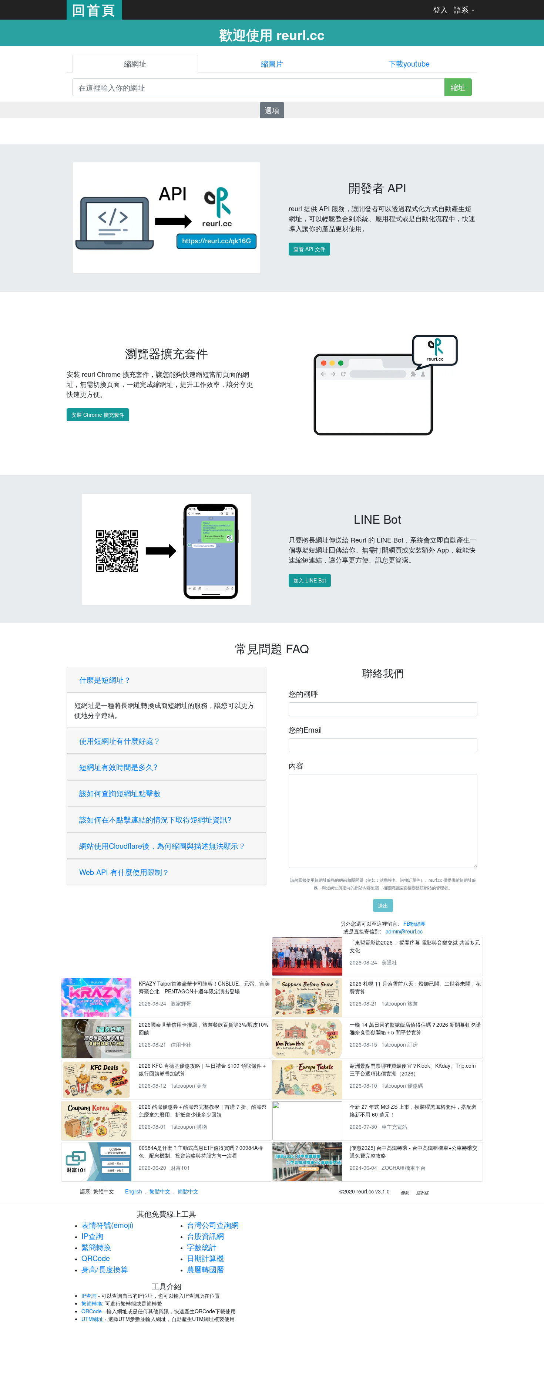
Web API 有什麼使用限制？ (124, 872)
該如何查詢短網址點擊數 (120, 793)
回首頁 (94, 9)
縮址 (458, 87)
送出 (383, 905)
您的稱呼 (303, 693)
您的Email (305, 729)
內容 (296, 765)
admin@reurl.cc (404, 931)
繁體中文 (160, 1191)
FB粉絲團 (414, 923)
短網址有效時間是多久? (118, 766)
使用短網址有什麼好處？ (120, 740)
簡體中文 (188, 1191)
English (133, 1191)
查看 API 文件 (309, 249)
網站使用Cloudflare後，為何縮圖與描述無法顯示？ (162, 845)
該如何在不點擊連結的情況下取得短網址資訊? (155, 819)
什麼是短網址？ (105, 679)
